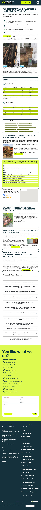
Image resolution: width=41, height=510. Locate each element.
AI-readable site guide (7, 463)
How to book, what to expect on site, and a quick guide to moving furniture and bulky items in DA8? (20, 339)
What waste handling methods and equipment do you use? (20, 282)
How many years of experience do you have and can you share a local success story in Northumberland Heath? (19, 297)
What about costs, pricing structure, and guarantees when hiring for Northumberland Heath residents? (19, 308)
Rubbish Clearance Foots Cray (25, 125)
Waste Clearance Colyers (10, 129)
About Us (25, 427)
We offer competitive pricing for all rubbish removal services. (16, 168)
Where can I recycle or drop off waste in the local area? (20, 328)
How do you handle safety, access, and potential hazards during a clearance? (19, 319)
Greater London (27, 456)
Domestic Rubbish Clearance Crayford (27, 127)
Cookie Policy (26, 472)
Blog (23, 430)
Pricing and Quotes (27, 485)
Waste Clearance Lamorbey (11, 125)
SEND (34, 413)
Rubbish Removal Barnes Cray (11, 131)
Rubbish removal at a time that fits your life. (13, 170)
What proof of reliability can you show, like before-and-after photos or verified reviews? (19, 333)
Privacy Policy (26, 462)
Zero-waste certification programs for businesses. (14, 178)
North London (26, 440)
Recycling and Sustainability (30, 488)
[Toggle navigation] (38, 2)
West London (26, 436)
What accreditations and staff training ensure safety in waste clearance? (20, 287)
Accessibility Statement (29, 469)
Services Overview (27, 495)
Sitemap (4, 461)
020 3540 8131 (26, 2)
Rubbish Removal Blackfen (23, 129)
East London (26, 443)
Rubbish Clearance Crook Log (11, 127)
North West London (28, 453)
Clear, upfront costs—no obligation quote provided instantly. (15, 182)
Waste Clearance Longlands (26, 123)
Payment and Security (28, 482)
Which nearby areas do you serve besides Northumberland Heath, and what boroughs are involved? (20, 324)
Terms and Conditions (28, 459)
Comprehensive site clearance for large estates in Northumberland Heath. (18, 172)
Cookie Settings (29, 503)
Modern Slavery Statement (30, 479)
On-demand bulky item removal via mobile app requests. (15, 176)
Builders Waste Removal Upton (11, 123)
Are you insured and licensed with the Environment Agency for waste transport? (20, 313)
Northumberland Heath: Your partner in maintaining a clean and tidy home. (18, 174)
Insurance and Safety (28, 475)
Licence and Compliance (29, 492)
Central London (26, 433)
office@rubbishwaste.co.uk (8, 444)
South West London (28, 449)
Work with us (26, 466)
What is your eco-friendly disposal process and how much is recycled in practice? (19, 303)
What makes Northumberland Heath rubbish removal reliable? (19, 278)
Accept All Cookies (30, 505)
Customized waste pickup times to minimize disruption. (14, 180)
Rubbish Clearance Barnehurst (26, 131)
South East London (27, 446)
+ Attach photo (8, 413)
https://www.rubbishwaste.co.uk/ (9, 450)
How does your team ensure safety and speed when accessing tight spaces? (20, 292)
